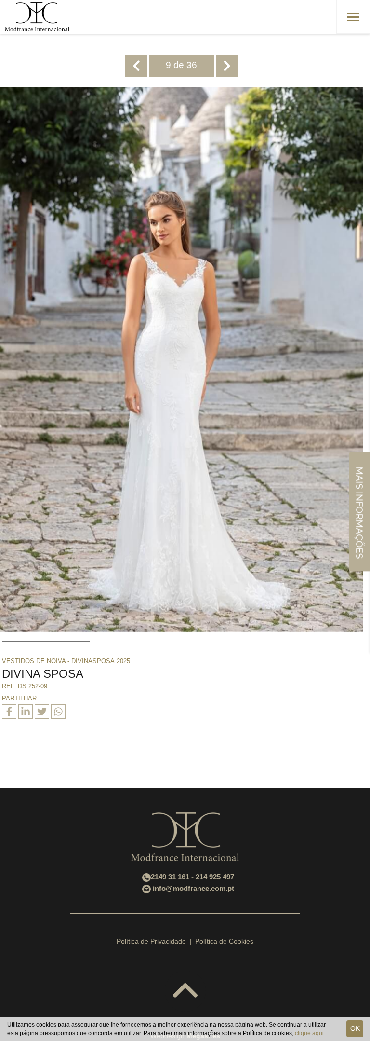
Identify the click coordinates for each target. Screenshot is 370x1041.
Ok (355, 1028)
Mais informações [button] (359, 511)
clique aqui (309, 1033)
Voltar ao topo (185, 991)
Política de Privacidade (151, 941)
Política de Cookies (224, 941)
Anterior (136, 66)
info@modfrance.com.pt (193, 888)
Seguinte (227, 66)
